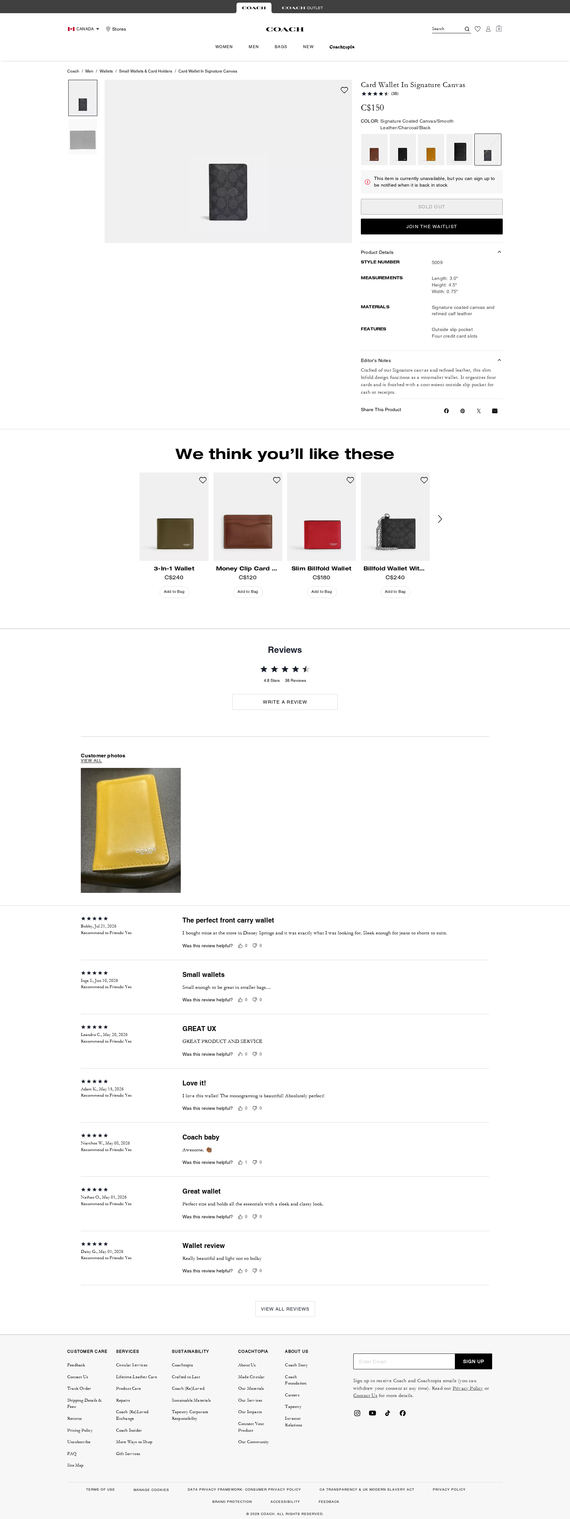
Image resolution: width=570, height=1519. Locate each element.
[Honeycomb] (431, 150)
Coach (73, 71)
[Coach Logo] (285, 29)
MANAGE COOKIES (151, 1490)
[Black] (402, 150)
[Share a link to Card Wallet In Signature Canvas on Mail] (495, 411)
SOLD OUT (431, 206)
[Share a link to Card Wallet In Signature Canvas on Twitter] (479, 411)
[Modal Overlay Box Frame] (471, 1441)
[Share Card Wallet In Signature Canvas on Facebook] (446, 411)
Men (89, 71)
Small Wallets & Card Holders (145, 71)
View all (91, 761)
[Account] (488, 29)
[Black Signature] (459, 150)
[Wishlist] (478, 29)
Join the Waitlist (431, 226)
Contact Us (365, 1395)
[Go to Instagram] (357, 1415)
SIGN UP (473, 1361)
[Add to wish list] (344, 90)
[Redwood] (374, 150)
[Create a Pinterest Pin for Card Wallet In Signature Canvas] (463, 411)
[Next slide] (445, 519)
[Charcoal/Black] (487, 150)
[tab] (254, 8)
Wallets (106, 71)
